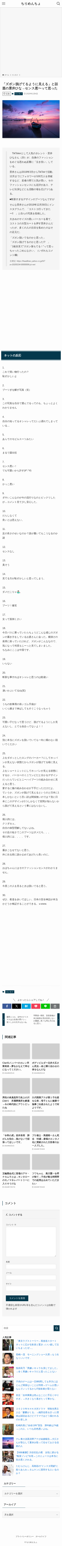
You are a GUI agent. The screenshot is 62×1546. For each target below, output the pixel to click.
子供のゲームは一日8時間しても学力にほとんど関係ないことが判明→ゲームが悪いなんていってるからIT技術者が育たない (37, 1385)
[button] (6, 1006)
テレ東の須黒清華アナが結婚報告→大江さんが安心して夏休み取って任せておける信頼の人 (37, 1442)
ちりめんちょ (31, 3)
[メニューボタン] (3, 3)
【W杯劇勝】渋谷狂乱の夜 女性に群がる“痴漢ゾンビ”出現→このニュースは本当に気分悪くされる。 (37, 1456)
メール (9, 1273)
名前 (8, 1262)
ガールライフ (41, 1536)
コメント (11, 1225)
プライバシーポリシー (25, 1536)
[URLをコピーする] (55, 1006)
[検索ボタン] (58, 3)
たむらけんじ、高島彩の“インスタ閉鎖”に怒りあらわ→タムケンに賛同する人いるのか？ (37, 1469)
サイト (9, 1284)
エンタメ (18, 94)
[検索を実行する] (57, 1328)
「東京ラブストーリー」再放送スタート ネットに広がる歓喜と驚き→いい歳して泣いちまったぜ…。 (37, 1344)
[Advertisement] (31, 41)
